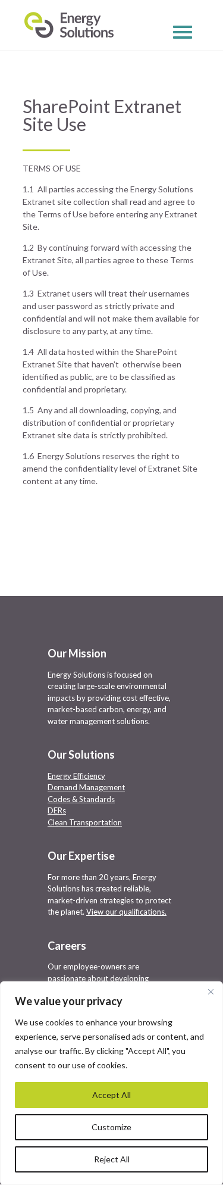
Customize (111, 1127)
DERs (57, 810)
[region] (111, 1083)
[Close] (210, 991)
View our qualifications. (126, 911)
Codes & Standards (81, 799)
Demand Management (86, 787)
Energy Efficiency (76, 776)
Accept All (111, 1095)
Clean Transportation (85, 822)
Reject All (112, 1159)
